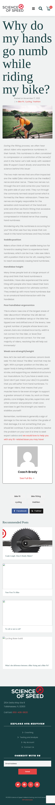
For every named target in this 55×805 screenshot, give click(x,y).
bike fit (17, 496)
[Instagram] (31, 785)
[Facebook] (24, 785)
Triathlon (37, 101)
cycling (18, 502)
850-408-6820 (20, 712)
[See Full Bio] (33, 478)
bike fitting (36, 496)
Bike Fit (21, 101)
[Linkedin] (37, 785)
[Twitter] (18, 785)
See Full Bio (26, 478)
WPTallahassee (27, 800)
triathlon (36, 502)
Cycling (28, 101)
